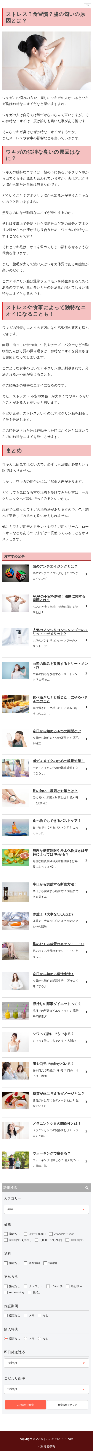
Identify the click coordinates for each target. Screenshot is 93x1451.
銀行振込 (76, 1286)
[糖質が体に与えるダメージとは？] (15, 1108)
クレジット (36, 1286)
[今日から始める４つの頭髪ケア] (15, 745)
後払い (37, 1292)
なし (45, 1315)
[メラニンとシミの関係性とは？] (15, 1138)
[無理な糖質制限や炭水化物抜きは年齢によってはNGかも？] (15, 865)
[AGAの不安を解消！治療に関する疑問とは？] (15, 611)
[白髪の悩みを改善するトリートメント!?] (15, 678)
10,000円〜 (78, 1240)
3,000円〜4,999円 (20, 1240)
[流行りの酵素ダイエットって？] (15, 1018)
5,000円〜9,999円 (51, 1240)
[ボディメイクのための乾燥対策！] (15, 775)
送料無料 (34, 1263)
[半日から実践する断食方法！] (15, 901)
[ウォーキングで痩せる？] (15, 1168)
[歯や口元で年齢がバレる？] (15, 1078)
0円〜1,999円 (37, 1233)
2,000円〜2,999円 (65, 1233)
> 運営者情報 (46, 1446)
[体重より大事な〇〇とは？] (15, 928)
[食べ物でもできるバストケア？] (15, 835)
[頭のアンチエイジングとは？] (15, 581)
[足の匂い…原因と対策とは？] (15, 805)
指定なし (14, 1233)
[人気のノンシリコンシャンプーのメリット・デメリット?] (15, 644)
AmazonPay (16, 1292)
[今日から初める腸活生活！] (15, 988)
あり (31, 1315)
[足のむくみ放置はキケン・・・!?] (15, 958)
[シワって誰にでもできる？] (15, 1050)
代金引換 (57, 1286)
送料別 (52, 1263)
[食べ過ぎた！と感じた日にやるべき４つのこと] (15, 712)
